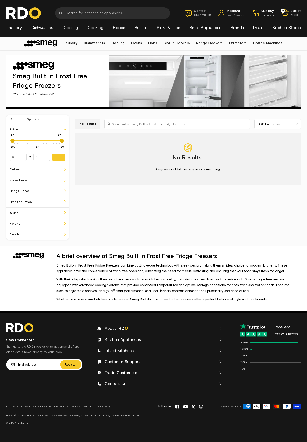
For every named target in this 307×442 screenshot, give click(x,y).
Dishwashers (42, 28)
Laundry (14, 28)
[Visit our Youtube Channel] (185, 407)
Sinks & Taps (168, 28)
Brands (237, 28)
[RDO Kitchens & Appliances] (23, 13)
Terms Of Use (61, 407)
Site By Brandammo (17, 423)
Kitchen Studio (287, 28)
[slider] (12, 141)
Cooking (95, 28)
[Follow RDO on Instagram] (201, 407)
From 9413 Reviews (286, 334)
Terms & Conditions (82, 407)
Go (59, 157)
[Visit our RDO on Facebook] (177, 407)
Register (71, 364)
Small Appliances (205, 28)
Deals (258, 28)
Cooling (70, 28)
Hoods (119, 28)
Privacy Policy (102, 407)
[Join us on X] (193, 407)
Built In (140, 28)
